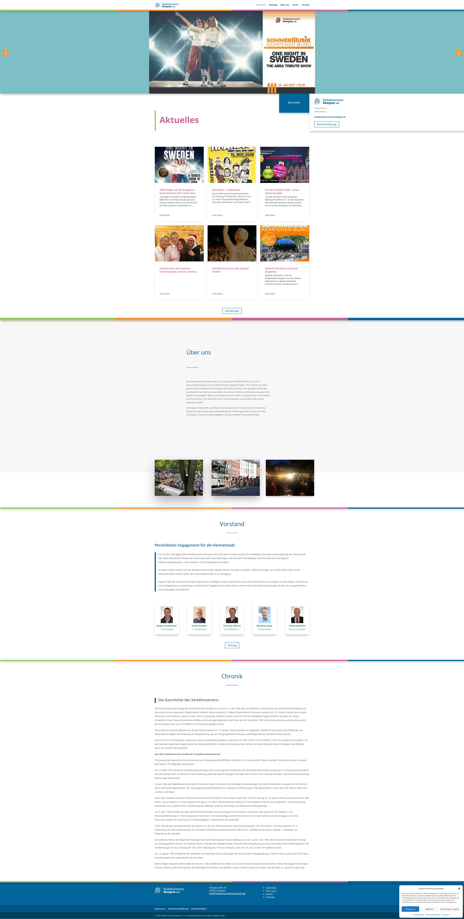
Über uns (284, 5)
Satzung (232, 645)
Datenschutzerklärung (432, 914)
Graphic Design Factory (215, 915)
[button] (459, 888)
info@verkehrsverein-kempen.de (330, 117)
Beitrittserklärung (326, 124)
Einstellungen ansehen (449, 909)
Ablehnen (429, 909)
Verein (295, 5)
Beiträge (273, 5)
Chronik (305, 5)
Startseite (261, 5)
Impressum (445, 914)
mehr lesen (165, 215)
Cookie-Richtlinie (418, 914)
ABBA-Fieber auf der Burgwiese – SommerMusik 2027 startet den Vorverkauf (178, 193)
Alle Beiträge (232, 311)
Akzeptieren (410, 909)
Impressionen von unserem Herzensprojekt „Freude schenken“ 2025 (179, 272)
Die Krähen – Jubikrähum (226, 189)
